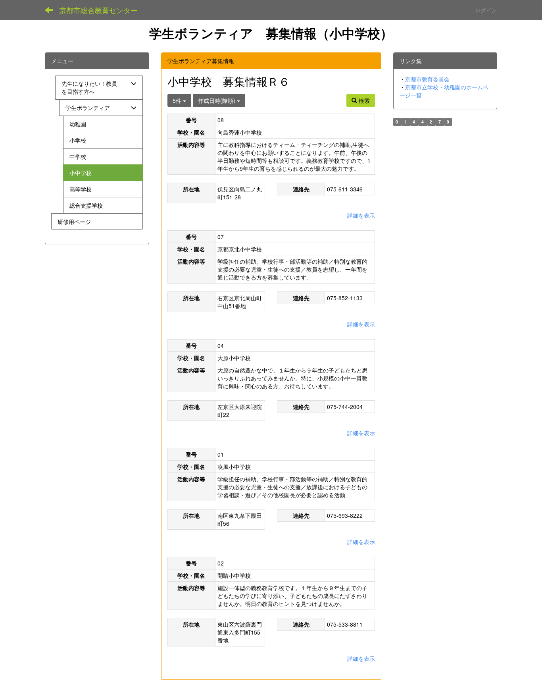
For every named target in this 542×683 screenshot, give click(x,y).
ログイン (486, 10)
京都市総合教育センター (98, 10)
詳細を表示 (361, 215)
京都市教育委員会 (427, 79)
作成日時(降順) (217, 100)
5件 (178, 100)
